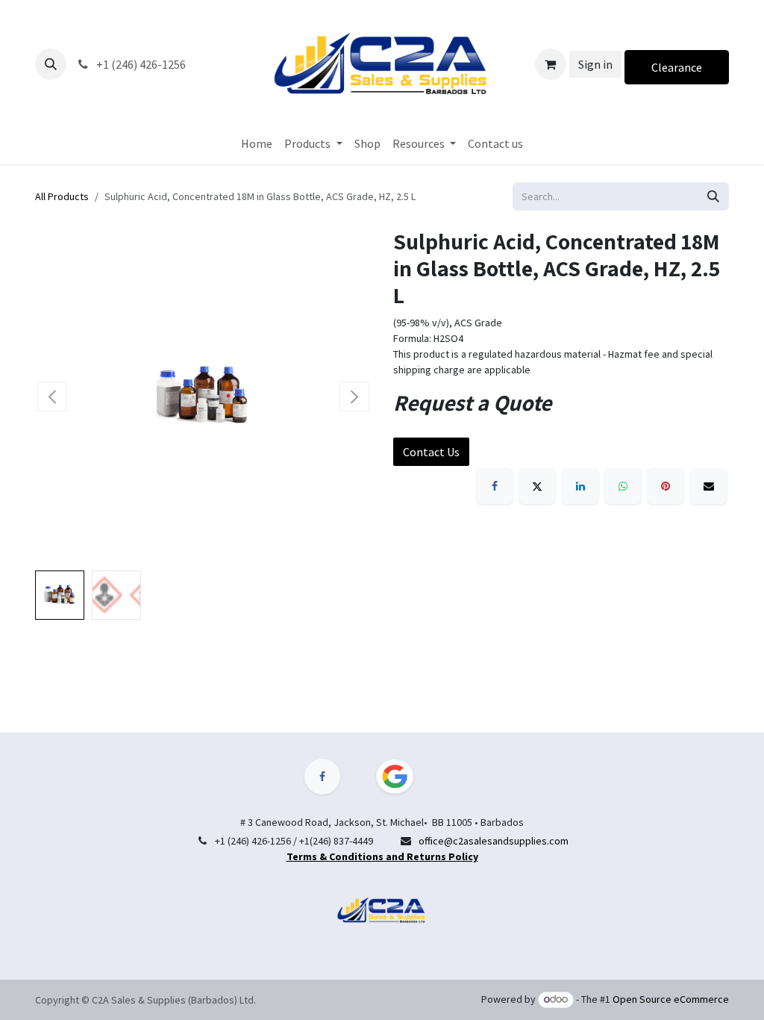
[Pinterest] (665, 486)
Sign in (595, 64)
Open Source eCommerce (671, 999)
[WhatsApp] (623, 486)
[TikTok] (404, 776)
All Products (62, 196)
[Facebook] (495, 486)
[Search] (713, 196)
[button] (50, 64)
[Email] (709, 486)
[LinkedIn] (580, 486)
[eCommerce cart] (550, 64)
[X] (537, 486)
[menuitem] (256, 143)
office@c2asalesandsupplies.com (494, 841)
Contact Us (431, 451)
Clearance (676, 67)
